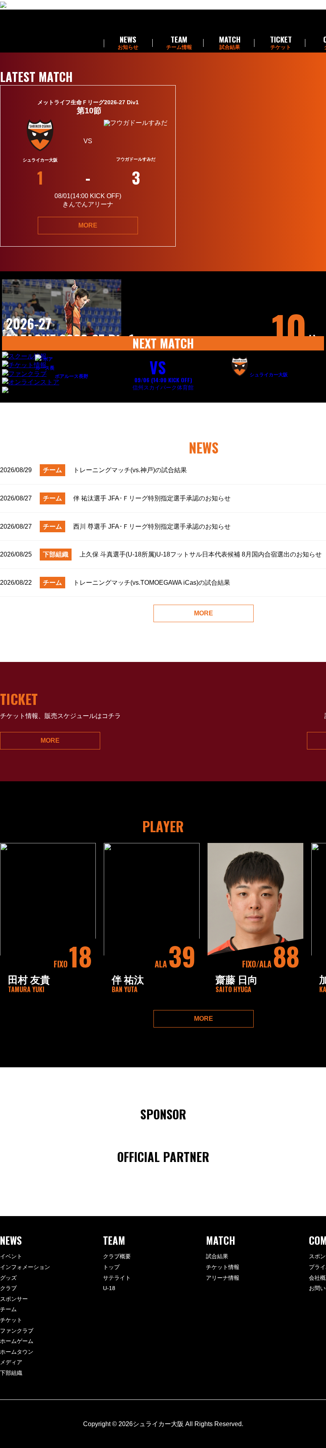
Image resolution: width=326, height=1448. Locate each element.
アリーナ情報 (222, 1278)
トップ (111, 1267)
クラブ (8, 1288)
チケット (11, 1320)
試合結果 (217, 1256)
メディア (11, 1362)
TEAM (179, 43)
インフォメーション (25, 1267)
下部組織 (11, 1373)
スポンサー (14, 1299)
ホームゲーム (16, 1341)
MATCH (230, 43)
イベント (11, 1256)
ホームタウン (16, 1352)
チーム (8, 1309)
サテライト (117, 1278)
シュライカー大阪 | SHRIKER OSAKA (48, 31)
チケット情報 (222, 1267)
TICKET (281, 43)
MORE (87, 225)
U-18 (109, 1288)
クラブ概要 (117, 1256)
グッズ (8, 1278)
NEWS (128, 43)
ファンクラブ (16, 1330)
